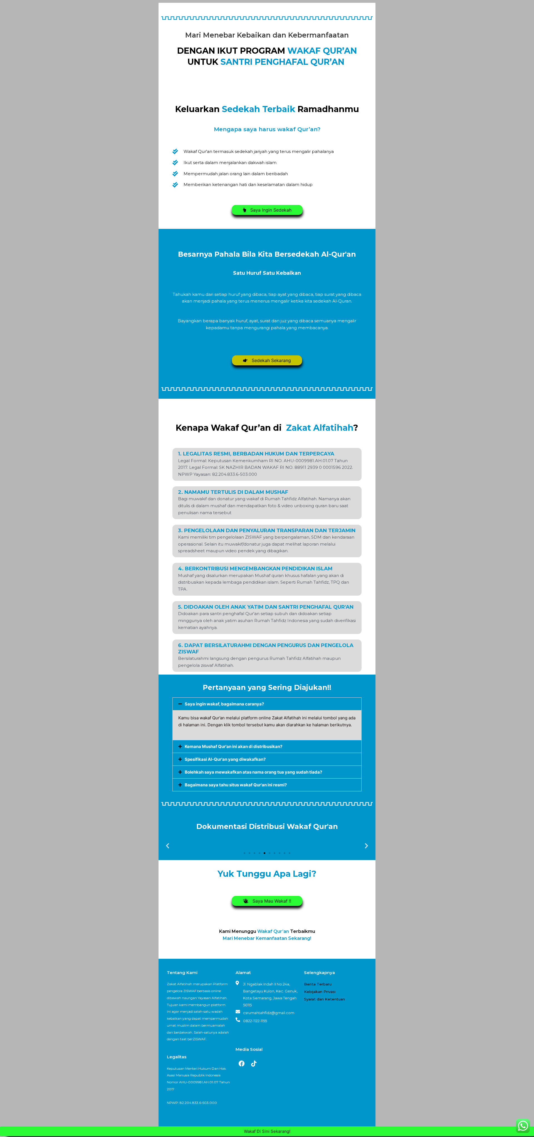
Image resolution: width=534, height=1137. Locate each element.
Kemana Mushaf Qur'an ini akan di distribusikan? (233, 746)
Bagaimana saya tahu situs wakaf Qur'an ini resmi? (236, 784)
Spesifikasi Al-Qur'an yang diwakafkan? (225, 759)
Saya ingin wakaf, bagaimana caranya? (224, 704)
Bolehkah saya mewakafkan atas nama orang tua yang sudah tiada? (253, 772)
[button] (267, 704)
